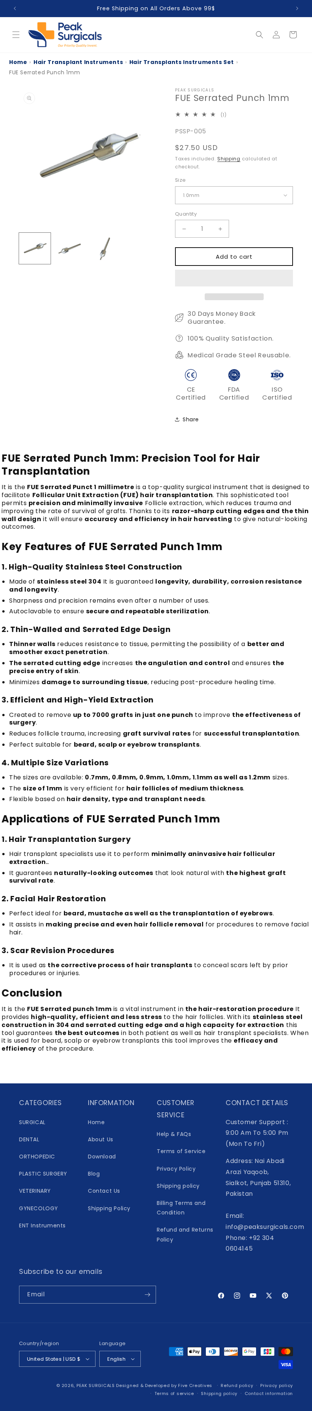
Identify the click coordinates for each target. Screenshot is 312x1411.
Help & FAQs (174, 1134)
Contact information (269, 1393)
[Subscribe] (147, 1295)
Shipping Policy (109, 1208)
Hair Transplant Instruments (78, 62)
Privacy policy (276, 1385)
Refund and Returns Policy (185, 1234)
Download (102, 1156)
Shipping (228, 158)
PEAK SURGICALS (95, 1385)
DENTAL (29, 1139)
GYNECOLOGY (38, 1208)
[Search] (259, 34)
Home (18, 62)
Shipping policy (178, 1186)
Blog (94, 1173)
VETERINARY (35, 1191)
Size (180, 180)
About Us (100, 1139)
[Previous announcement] (14, 8)
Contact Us (104, 1191)
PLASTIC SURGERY (43, 1173)
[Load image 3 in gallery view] (105, 248)
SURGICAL (32, 1122)
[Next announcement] (297, 8)
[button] (234, 278)
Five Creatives (196, 1385)
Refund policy (237, 1385)
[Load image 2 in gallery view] (70, 248)
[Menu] (16, 34)
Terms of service (174, 1393)
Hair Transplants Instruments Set (181, 62)
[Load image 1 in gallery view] (35, 248)
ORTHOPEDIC (37, 1156)
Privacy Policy (176, 1169)
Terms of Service (181, 1151)
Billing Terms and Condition (181, 1207)
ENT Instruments (42, 1225)
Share (191, 419)
